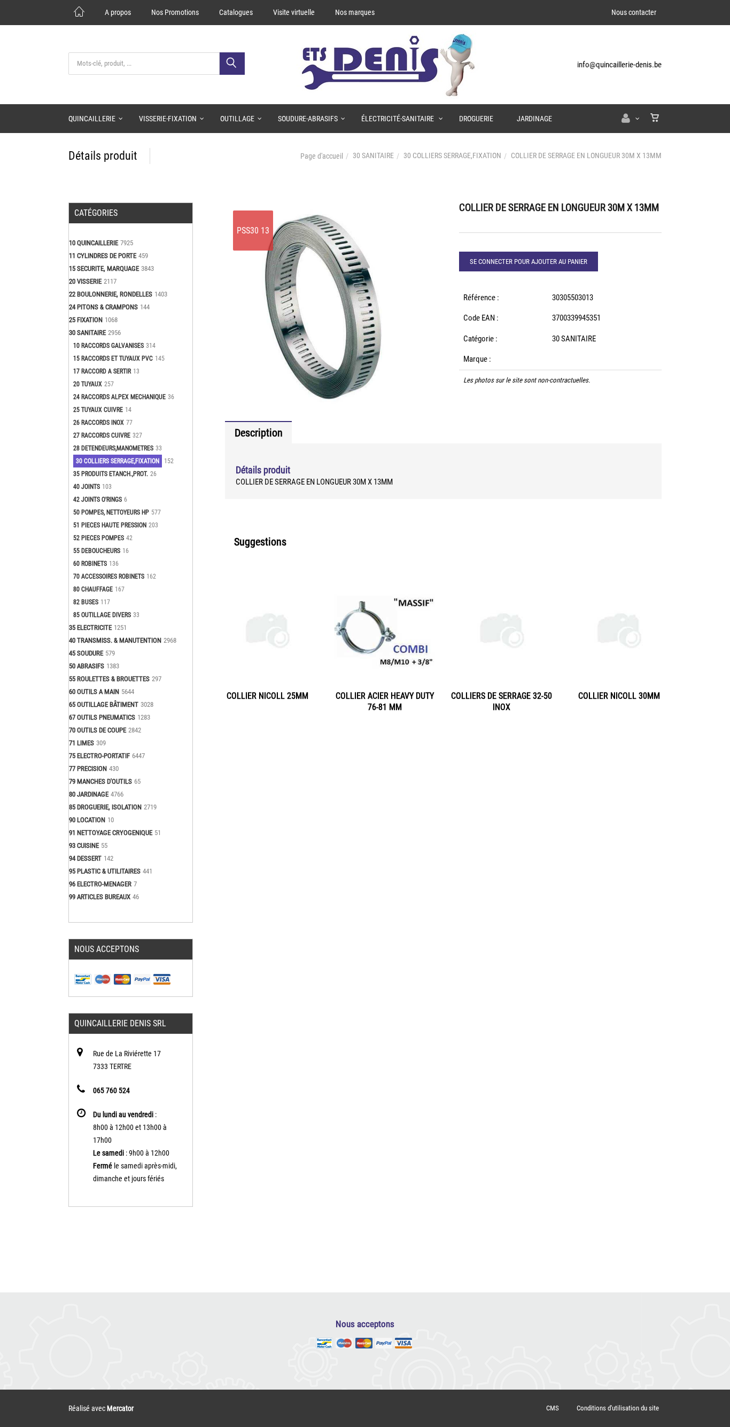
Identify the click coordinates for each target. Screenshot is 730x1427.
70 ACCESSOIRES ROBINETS (108, 576)
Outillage (237, 118)
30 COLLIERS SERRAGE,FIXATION (452, 155)
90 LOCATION (87, 820)
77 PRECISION (88, 769)
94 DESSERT (85, 858)
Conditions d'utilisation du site (618, 1408)
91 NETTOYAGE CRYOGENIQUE (110, 833)
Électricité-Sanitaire (398, 118)
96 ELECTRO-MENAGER (100, 884)
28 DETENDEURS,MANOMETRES (113, 448)
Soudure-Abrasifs (308, 118)
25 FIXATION (86, 320)
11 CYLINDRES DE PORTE (102, 256)
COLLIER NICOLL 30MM (619, 696)
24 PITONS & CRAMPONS (103, 307)
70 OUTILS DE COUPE (97, 730)
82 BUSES (85, 602)
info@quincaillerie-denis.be (619, 64)
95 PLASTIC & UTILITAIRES (105, 871)
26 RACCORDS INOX (98, 422)
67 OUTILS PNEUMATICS (102, 717)
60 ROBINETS (90, 563)
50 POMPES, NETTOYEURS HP (111, 512)
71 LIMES (81, 743)
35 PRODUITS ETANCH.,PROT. (110, 474)
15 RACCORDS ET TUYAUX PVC (113, 358)
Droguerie (476, 118)
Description (259, 433)
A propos (118, 12)
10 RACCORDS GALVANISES (108, 345)
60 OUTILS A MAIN (94, 692)
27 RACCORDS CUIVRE (101, 435)
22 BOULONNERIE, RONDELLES (110, 294)
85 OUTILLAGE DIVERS (102, 615)
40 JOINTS (86, 486)
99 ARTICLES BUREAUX (99, 897)
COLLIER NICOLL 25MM (267, 696)
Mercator (120, 1408)
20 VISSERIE (85, 281)
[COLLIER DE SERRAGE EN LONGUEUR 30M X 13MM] (326, 210)
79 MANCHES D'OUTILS (100, 781)
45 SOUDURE (86, 653)
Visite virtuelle (294, 12)
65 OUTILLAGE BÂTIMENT (103, 704)
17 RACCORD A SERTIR (102, 371)
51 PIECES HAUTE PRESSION (109, 525)
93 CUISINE (84, 845)
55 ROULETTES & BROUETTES (109, 679)
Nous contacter (633, 12)
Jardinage (534, 118)
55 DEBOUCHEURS (96, 551)
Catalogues (236, 12)
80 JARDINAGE (88, 794)
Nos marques (355, 12)
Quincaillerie (91, 118)
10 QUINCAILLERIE (93, 243)
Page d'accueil (321, 156)
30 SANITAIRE (373, 155)
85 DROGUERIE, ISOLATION (105, 807)
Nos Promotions (175, 12)
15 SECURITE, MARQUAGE (104, 268)
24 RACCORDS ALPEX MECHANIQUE (119, 397)
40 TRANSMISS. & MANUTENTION (115, 640)
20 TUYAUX (87, 384)
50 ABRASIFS (86, 666)
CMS (552, 1408)
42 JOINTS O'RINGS (97, 499)
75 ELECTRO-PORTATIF (99, 756)
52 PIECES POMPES (98, 538)
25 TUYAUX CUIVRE (98, 410)
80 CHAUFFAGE (93, 589)
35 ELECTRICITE (90, 627)
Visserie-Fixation (168, 118)
